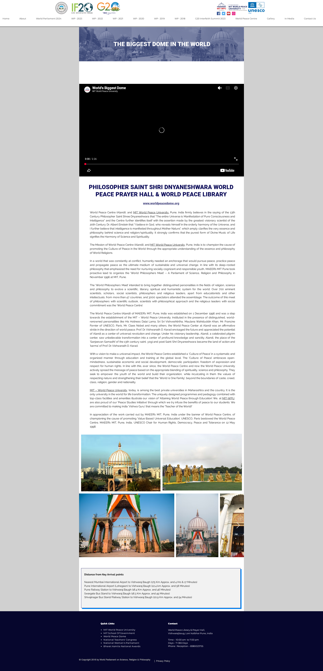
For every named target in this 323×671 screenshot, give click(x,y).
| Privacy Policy (161, 661)
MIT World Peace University (167, 244)
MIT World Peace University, (151, 212)
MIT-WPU (228, 398)
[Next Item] (238, 525)
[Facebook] (218, 13)
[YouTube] (228, 13)
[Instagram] (233, 13)
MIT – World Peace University (108, 390)
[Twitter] (223, 13)
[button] (25, 18)
